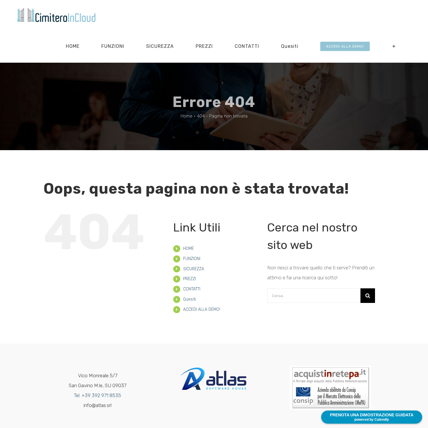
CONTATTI (191, 289)
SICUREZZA (193, 268)
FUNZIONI (191, 258)
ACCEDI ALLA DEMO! (201, 309)
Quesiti (189, 299)
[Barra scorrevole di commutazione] (394, 46)
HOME (188, 248)
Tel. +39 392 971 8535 (97, 395)
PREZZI (189, 278)
